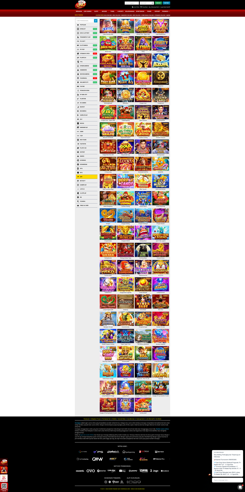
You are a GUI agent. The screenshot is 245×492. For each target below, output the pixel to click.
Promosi (165, 11)
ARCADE (104, 11)
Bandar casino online (162, 429)
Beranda (79, 11)
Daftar (166, 3)
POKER (149, 11)
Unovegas (78, 423)
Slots (96, 11)
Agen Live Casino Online (87, 435)
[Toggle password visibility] (152, 3)
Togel (112, 11)
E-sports (120, 11)
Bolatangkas (129, 11)
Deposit (157, 11)
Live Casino (87, 11)
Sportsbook (140, 11)
